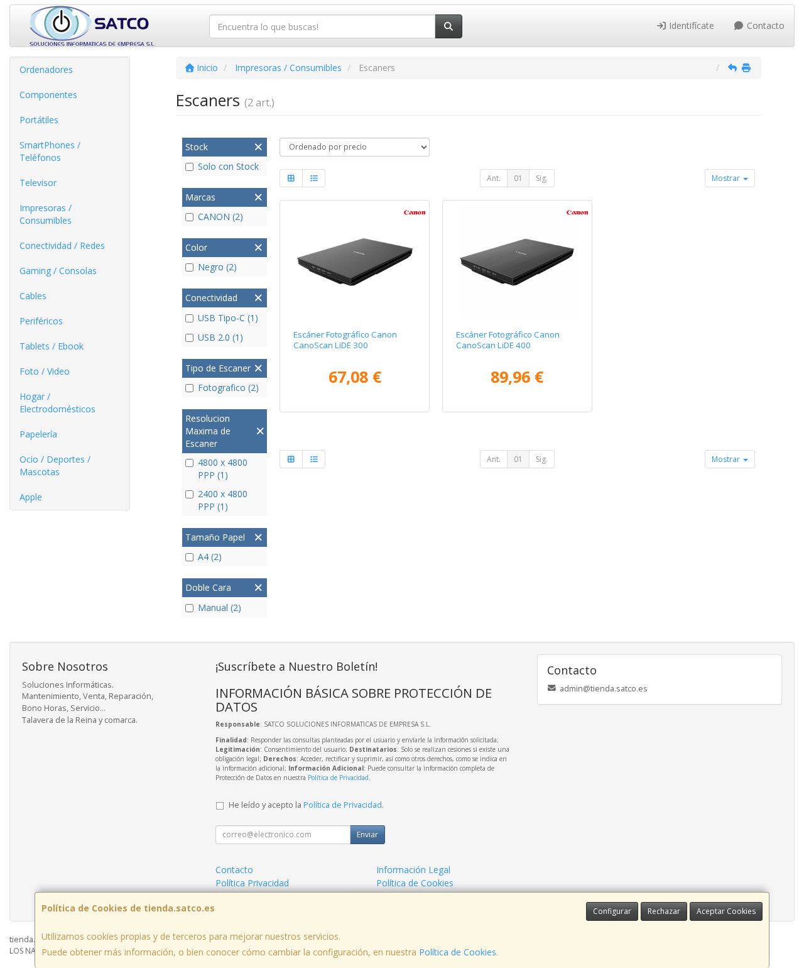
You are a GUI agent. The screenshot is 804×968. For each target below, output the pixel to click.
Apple (30, 497)
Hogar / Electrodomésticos (57, 402)
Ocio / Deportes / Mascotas (54, 465)
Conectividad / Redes (62, 245)
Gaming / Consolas (58, 271)
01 (518, 178)
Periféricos (41, 321)
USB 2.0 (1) (220, 337)
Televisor (38, 183)
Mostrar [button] (727, 178)
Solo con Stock (228, 166)
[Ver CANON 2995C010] (355, 262)
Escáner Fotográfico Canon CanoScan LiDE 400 (508, 340)
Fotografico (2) (228, 387)
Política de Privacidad (338, 777)
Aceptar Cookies (726, 911)
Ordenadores (46, 69)
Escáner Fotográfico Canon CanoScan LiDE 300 (345, 340)
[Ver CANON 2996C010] (517, 262)
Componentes (48, 95)
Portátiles (38, 120)
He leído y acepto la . (306, 805)
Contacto (764, 25)
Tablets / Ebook (51, 346)
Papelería (38, 434)
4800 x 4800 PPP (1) (222, 468)
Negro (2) (217, 267)
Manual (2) (219, 607)
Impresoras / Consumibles (45, 214)
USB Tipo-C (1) (228, 318)
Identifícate (690, 25)
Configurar (612, 911)
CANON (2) (220, 217)
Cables (32, 296)
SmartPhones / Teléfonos (49, 151)
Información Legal (413, 870)
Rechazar (664, 911)
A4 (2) (210, 557)
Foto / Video (44, 371)
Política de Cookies (457, 952)
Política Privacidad (252, 883)
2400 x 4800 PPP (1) (222, 500)
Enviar (367, 834)
